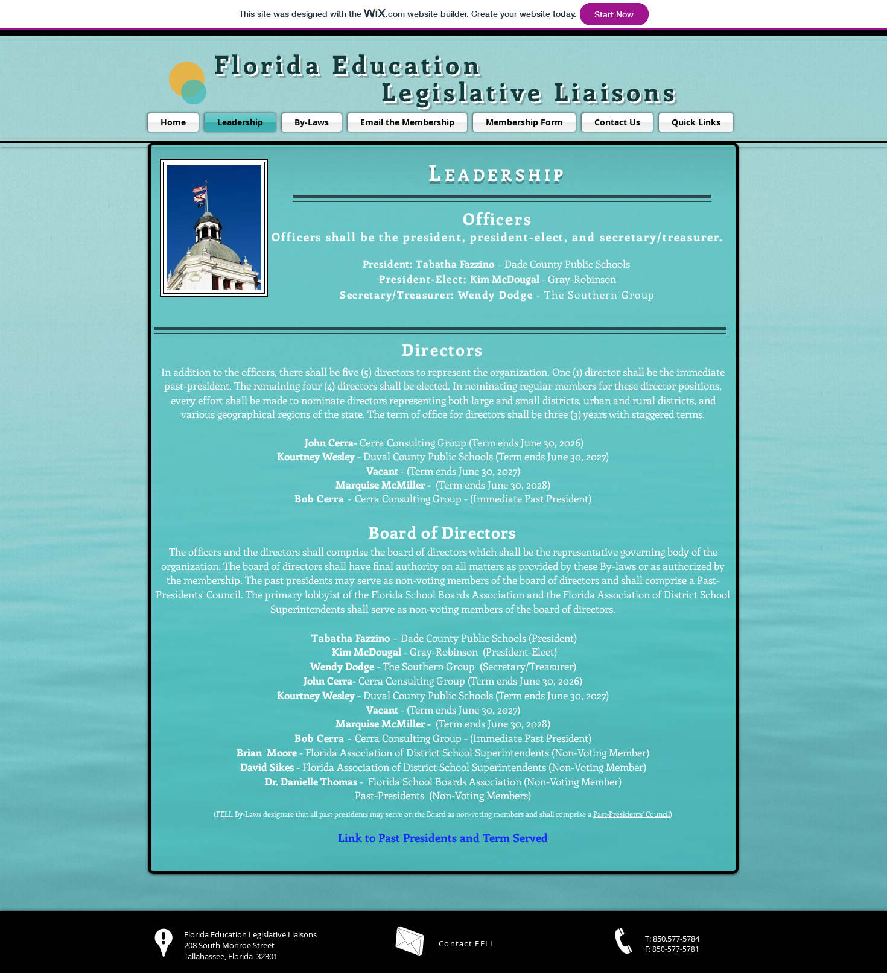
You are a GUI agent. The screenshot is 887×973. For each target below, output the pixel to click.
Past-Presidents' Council (631, 814)
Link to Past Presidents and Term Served (443, 837)
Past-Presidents (389, 795)
